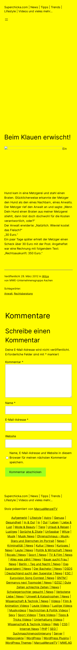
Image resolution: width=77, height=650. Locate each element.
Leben (54, 522)
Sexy (12, 615)
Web (56, 624)
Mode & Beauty (25, 527)
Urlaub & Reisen (58, 527)
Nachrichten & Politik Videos (48, 610)
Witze (45, 276)
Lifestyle (35, 518)
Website (10, 436)
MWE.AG (66, 642)
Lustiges (11, 531)
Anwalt (8, 293)
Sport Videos (27, 615)
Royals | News (16, 555)
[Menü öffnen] (6, 19)
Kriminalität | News (20, 545)
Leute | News (24, 550)
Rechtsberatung (23, 293)
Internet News (29, 629)
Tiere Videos (47, 615)
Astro (47, 518)
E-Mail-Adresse (16, 419)
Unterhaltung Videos (48, 619)
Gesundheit (13, 522)
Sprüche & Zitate (31, 531)
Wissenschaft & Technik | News (27, 601)
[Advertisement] (38, 88)
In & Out (29, 522)
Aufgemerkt (19, 518)
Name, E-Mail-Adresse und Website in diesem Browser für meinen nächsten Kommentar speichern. (40, 457)
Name (10, 403)
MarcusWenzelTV (45, 509)
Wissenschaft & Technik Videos (29, 624)
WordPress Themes (18, 642)
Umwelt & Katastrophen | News (47, 596)
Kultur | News (45, 545)
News (60, 541)
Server (58, 633)
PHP (44, 629)
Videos (55, 601)
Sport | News (37, 555)
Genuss (59, 518)
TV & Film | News (60, 555)
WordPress (33, 638)
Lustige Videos (62, 605)
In (39, 522)
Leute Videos (40, 605)
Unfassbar (52, 531)
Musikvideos (17, 610)
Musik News (26, 536)
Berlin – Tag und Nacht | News (40, 564)
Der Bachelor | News (48, 568)
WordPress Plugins (56, 638)
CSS (65, 624)
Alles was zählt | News (25, 559)
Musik (11, 536)
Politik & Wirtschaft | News (54, 550)
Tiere (41, 527)
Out (45, 522)
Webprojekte (15, 638)
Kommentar (14, 362)
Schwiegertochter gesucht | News (30, 592)
